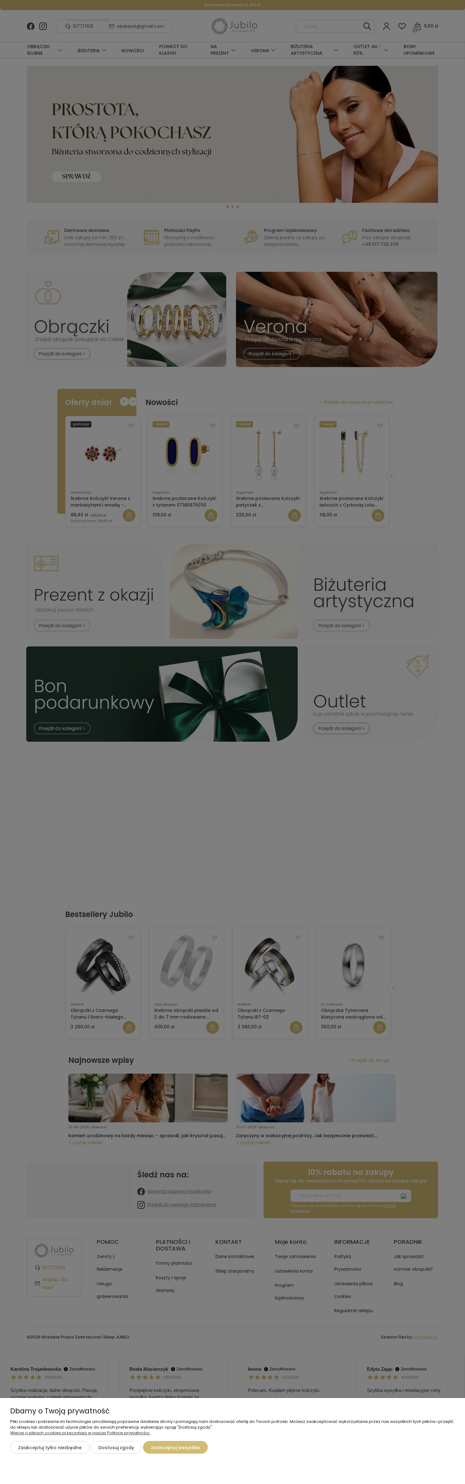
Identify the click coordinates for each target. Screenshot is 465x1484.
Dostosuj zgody (116, 1447)
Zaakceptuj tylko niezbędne (50, 1447)
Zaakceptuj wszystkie (175, 1447)
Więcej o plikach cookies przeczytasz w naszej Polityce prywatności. (80, 1433)
